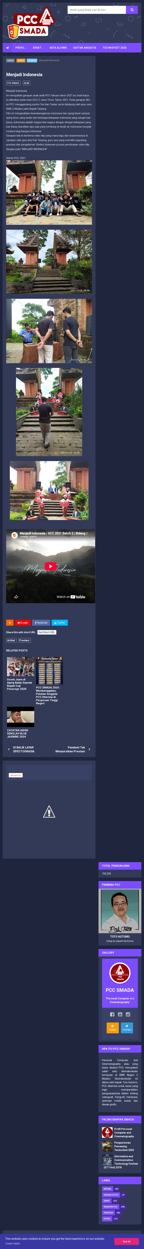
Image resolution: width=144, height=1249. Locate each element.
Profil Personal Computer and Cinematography (124, 1133)
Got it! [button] (126, 1241)
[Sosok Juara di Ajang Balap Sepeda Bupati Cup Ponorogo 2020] (20, 666)
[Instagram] (128, 1015)
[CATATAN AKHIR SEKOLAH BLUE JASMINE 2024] (20, 717)
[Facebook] (112, 1015)
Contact (127, 1029)
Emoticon (16, 775)
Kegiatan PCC (110, 1207)
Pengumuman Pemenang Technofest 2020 (124, 1146)
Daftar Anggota (84, 47)
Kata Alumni (58, 47)
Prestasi (32, 60)
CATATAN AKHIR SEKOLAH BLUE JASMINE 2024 (17, 733)
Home (10, 60)
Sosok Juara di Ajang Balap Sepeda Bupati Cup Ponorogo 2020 (19, 684)
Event (107, 1201)
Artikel (21, 60)
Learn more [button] (13, 1243)
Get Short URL (46, 632)
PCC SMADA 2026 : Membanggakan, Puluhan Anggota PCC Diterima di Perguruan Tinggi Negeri (48, 695)
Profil (107, 1219)
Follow (112, 1029)
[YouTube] (120, 1015)
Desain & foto (111, 1195)
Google (24, 622)
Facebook (41, 622)
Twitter (60, 622)
